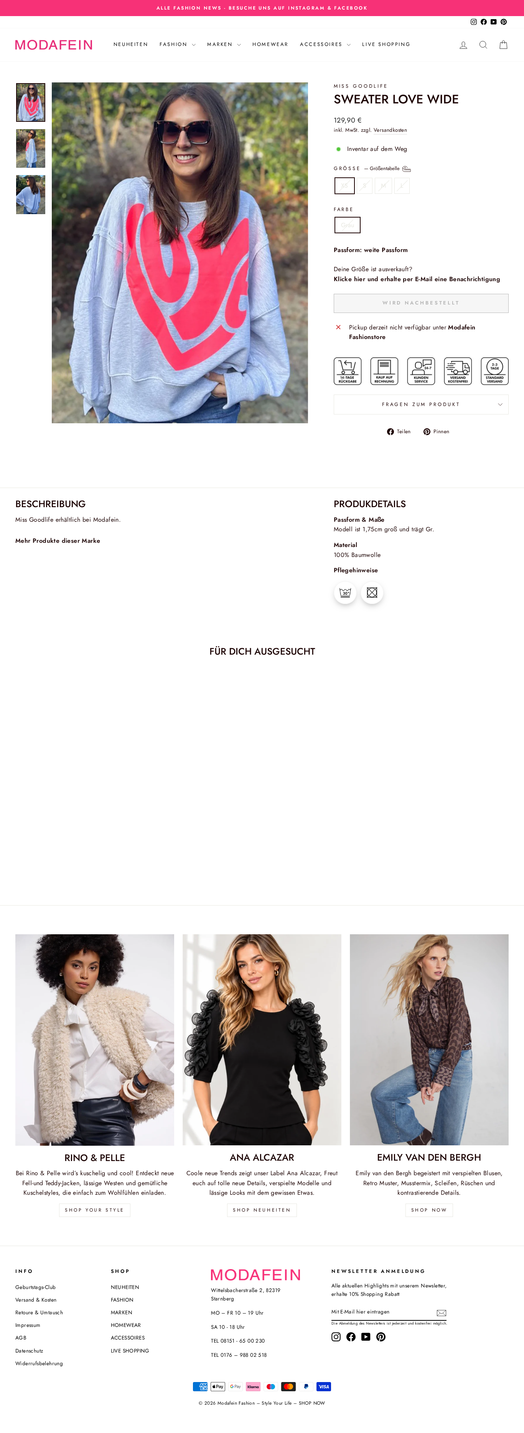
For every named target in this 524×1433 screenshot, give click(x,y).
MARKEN (221, 44)
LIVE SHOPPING (386, 44)
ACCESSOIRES (322, 44)
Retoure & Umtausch (39, 1312)
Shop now (429, 1210)
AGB (20, 1337)
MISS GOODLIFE (361, 86)
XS (344, 185)
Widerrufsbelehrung (39, 1363)
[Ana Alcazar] (262, 1040)
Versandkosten (390, 130)
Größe (367, 168)
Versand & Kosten (35, 1300)
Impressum (28, 1325)
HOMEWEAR (270, 44)
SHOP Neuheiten (262, 1210)
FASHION (175, 44)
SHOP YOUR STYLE (95, 1210)
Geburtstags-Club (35, 1287)
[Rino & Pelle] (94, 1040)
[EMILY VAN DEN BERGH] (429, 1040)
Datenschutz (29, 1350)
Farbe (344, 209)
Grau (347, 225)
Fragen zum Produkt (421, 404)
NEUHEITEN (131, 44)
